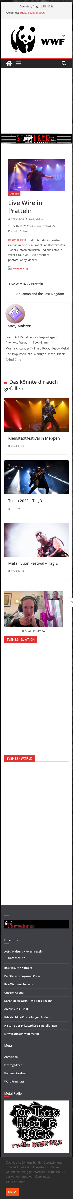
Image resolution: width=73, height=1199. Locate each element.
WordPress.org (14, 1081)
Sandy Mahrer (36, 219)
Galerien (14, 193)
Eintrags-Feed (13, 1065)
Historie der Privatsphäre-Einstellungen (30, 1025)
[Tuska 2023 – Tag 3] (36, 463)
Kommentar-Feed (15, 1073)
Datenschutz (16, 958)
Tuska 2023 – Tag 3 (25, 500)
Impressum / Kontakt (18, 968)
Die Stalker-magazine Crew (22, 976)
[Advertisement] (36, 101)
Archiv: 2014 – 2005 (16, 1009)
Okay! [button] (12, 1192)
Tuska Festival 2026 (32, 12)
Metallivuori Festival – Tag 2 (33, 563)
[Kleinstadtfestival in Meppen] (36, 400)
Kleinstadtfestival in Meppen (34, 438)
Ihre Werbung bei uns (18, 984)
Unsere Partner (14, 992)
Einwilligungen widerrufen (21, 1034)
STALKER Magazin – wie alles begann (28, 1001)
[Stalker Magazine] (9, 63)
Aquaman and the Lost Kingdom (40, 294)
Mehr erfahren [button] (16, 1182)
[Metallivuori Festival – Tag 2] (36, 525)
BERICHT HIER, (17, 240)
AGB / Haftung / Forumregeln (23, 951)
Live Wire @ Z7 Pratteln (26, 284)
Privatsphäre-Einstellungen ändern (27, 1017)
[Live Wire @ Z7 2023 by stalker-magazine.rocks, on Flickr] (18, 269)
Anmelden (11, 1057)
